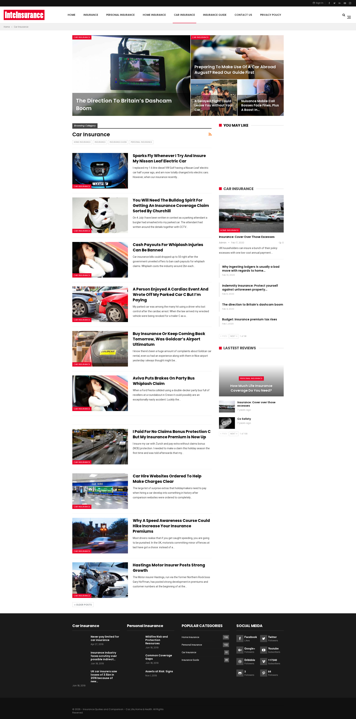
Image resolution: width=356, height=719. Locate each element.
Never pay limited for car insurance (105, 638)
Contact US (243, 15)
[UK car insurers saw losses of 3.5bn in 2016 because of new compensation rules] (80, 676)
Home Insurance (154, 15)
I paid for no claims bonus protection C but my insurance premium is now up (172, 434)
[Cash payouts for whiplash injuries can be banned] (100, 260)
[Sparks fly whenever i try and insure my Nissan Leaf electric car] (100, 171)
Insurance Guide (214, 15)
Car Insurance (184, 15)
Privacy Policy (270, 15)
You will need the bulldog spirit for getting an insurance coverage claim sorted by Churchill (171, 205)
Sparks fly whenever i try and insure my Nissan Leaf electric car (169, 158)
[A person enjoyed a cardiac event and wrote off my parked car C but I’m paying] (100, 304)
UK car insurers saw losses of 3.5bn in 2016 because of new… (104, 676)
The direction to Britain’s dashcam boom (252, 304)
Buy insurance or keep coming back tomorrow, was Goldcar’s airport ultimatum (169, 339)
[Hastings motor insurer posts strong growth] (100, 580)
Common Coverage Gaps (158, 657)
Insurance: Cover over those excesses (247, 237)
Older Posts (83, 604)
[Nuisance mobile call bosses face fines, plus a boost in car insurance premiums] (260, 97)
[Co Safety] (227, 423)
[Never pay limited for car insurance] (80, 641)
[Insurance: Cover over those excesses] (251, 213)
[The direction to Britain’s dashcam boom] (131, 75)
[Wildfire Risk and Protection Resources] (135, 641)
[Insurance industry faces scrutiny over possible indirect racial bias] (80, 657)
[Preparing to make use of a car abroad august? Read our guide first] (237, 57)
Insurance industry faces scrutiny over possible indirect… (104, 656)
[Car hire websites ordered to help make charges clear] (100, 491)
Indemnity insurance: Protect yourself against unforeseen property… (250, 287)
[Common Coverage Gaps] (135, 660)
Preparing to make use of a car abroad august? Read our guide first (235, 69)
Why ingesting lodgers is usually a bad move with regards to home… (250, 269)
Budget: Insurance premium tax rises (249, 319)
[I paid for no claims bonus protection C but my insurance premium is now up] (100, 446)
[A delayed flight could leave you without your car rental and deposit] (213, 97)
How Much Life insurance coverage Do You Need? (251, 388)
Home (71, 15)
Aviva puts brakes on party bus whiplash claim (164, 380)
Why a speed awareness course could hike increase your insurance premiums (171, 526)
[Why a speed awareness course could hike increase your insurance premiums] (100, 535)
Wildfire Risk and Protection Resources (156, 640)
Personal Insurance (120, 15)
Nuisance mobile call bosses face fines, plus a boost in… (260, 105)
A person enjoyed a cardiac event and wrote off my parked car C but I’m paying (170, 294)
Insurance (90, 15)
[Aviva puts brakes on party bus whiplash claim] (100, 393)
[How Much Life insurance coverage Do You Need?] (251, 375)
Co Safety (244, 419)
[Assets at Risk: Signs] (135, 676)
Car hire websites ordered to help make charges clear (167, 478)
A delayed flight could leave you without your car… (214, 105)
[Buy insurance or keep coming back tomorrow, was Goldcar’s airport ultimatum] (100, 349)
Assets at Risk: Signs (159, 671)
